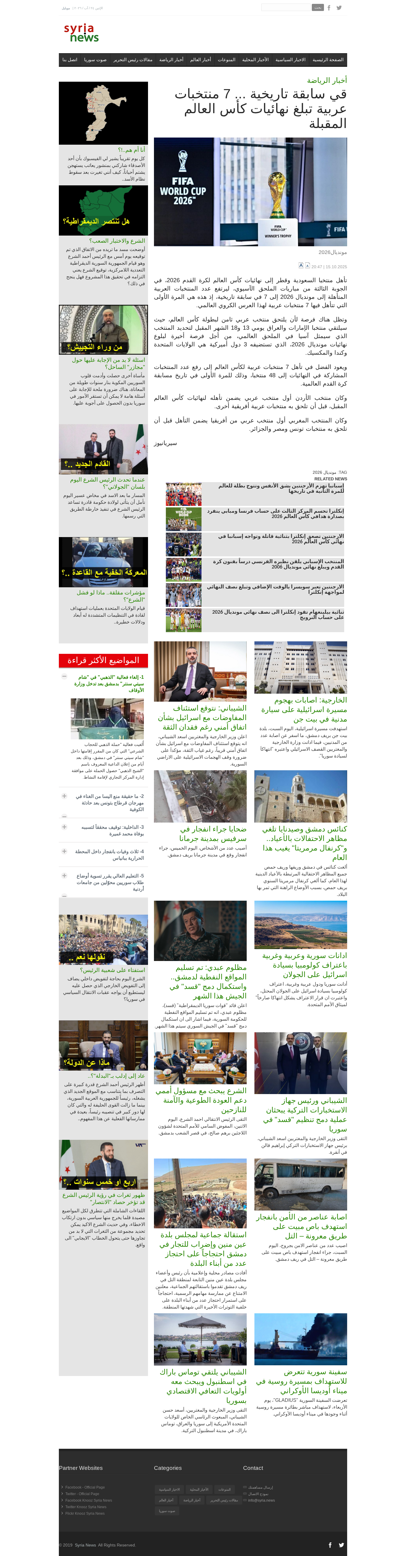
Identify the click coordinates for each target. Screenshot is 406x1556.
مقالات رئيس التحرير (133, 59)
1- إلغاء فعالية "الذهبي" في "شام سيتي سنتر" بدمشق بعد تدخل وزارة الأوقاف (109, 684)
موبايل (66, 8)
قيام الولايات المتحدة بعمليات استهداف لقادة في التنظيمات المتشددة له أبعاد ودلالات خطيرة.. (107, 615)
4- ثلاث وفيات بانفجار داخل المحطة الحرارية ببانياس (109, 855)
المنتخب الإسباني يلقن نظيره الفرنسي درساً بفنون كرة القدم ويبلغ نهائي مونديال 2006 (278, 564)
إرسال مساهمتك (260, 1487)
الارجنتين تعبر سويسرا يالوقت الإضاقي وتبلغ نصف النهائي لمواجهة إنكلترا (275, 590)
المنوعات (226, 59)
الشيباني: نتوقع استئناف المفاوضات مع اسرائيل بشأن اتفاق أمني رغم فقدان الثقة (202, 717)
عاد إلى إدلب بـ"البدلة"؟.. (116, 1076)
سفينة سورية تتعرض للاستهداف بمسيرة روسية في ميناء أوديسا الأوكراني (301, 1381)
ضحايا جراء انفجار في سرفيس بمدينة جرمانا (213, 833)
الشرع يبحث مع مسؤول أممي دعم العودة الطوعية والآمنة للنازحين (201, 1100)
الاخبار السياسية (291, 59)
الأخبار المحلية (255, 59)
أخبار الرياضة (171, 59)
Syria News (85, 1545)
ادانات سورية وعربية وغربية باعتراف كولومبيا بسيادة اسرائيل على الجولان (304, 965)
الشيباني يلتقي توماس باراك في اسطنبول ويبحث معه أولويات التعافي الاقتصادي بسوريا (203, 1386)
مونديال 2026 (324, 472)
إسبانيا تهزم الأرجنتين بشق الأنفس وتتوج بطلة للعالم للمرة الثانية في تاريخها (281, 489)
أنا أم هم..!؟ (131, 150)
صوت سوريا (95, 59)
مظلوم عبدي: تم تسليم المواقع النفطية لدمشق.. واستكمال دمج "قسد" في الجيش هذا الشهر (208, 981)
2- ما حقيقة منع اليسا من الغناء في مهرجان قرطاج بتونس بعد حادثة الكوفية (110, 803)
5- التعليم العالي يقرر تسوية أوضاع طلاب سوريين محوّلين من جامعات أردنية (110, 882)
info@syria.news (261, 1500)
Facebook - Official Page (85, 1487)
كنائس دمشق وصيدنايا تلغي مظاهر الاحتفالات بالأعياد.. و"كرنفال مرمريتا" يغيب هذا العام (304, 843)
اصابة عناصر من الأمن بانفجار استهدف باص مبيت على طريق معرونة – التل (301, 1226)
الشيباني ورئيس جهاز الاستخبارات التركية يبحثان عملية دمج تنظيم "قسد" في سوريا (305, 1114)
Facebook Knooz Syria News (88, 1500)
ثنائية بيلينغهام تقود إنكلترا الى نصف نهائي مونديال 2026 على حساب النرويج (278, 615)
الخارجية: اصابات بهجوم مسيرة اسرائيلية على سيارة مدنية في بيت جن (304, 709)
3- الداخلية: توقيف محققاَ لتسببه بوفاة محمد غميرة (112, 830)
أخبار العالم (200, 59)
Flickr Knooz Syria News (85, 1513)
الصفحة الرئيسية (328, 59)
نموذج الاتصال (258, 1494)
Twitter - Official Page (82, 1494)
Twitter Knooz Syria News (85, 1507)
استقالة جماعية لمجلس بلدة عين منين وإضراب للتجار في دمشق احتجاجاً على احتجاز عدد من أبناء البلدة (203, 1248)
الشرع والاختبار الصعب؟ (117, 241)
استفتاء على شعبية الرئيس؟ (112, 970)
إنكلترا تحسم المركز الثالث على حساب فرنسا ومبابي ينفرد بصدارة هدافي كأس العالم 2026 (275, 514)
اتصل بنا (69, 59)
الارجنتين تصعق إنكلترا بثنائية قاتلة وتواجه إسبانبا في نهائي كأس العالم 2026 (281, 539)
